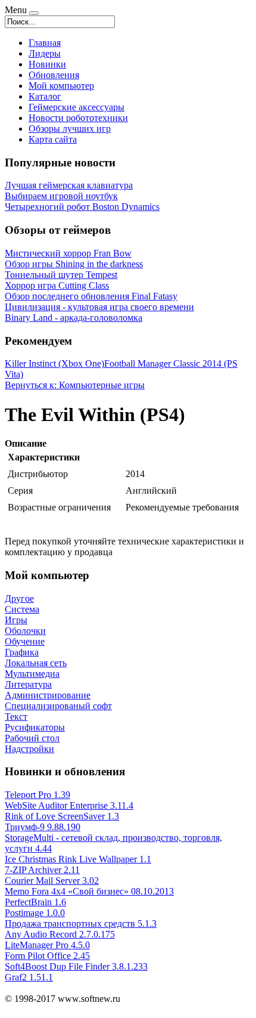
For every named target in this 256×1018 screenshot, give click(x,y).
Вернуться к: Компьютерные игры (75, 385)
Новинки (47, 64)
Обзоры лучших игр (70, 128)
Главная (45, 43)
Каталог (45, 96)
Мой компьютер (61, 86)
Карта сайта (53, 139)
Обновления (54, 75)
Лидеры (45, 53)
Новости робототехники (78, 118)
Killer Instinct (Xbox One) (54, 363)
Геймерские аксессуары (76, 107)
